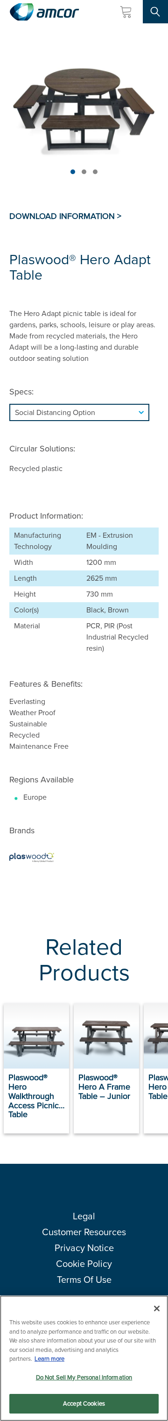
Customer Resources (84, 1232)
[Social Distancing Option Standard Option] (84, 412)
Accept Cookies (84, 1403)
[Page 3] (95, 171)
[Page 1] (72, 171)
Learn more (49, 1358)
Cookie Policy (84, 1264)
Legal (84, 1216)
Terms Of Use (84, 1280)
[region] (84, 1358)
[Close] (157, 1308)
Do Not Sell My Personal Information (84, 1377)
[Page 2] (84, 171)
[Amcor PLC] (44, 12)
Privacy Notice (84, 1248)
